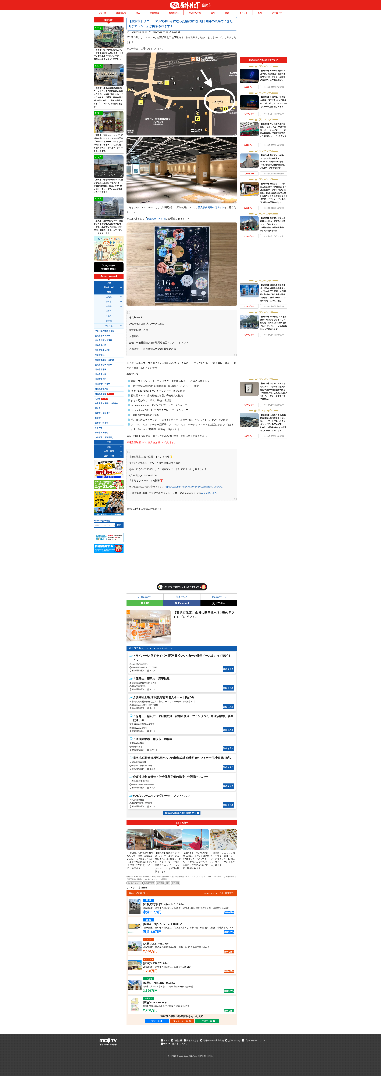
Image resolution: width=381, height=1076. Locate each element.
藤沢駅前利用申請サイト (211, 207)
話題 (227, 13)
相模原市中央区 (101, 389)
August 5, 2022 (209, 493)
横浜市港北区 (100, 345)
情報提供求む (192, 1040)
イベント (243, 13)
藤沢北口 (175, 883)
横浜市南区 (99, 355)
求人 (138, 13)
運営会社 (178, 1040)
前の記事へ (146, 596)
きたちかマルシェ (156, 218)
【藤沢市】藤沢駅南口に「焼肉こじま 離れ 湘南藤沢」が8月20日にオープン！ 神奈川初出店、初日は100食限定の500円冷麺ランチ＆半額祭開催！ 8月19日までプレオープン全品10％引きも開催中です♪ (273, 192)
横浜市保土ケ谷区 (102, 350)
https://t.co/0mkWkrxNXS (178, 486)
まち (213, 13)
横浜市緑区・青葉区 (103, 340)
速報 (260, 13)
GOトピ (102, 13)
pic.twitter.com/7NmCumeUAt (206, 486)
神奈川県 (176, 32)
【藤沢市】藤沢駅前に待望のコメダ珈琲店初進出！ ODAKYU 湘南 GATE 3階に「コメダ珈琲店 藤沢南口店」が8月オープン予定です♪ (273, 161)
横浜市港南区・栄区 (103, 365)
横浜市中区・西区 (102, 336)
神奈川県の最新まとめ (104, 331)
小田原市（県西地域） (104, 437)
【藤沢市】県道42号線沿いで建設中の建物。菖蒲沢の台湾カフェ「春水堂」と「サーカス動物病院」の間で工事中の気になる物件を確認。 (272, 224)
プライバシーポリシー (255, 1040)
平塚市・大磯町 (101, 433)
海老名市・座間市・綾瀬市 (106, 403)
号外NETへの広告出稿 (213, 1040)
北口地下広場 (149, 883)
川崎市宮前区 (100, 374)
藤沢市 (206, 5)
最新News (121, 13)
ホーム (166, 1040)
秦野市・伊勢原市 (102, 413)
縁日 (168, 883)
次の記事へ (217, 596)
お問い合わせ (234, 1040)
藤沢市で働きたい (138, 648)
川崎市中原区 (100, 379)
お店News (174, 13)
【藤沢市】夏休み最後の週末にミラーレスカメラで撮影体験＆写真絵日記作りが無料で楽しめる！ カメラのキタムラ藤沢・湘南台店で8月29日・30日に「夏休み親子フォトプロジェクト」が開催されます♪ (108, 97)
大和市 (101, 399)
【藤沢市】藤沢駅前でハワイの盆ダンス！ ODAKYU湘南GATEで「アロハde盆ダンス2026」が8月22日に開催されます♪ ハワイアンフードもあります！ (108, 227)
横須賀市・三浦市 (102, 384)
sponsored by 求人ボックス (161, 648)
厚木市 (98, 408)
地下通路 (160, 883)
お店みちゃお (195, 13)
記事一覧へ (182, 596)
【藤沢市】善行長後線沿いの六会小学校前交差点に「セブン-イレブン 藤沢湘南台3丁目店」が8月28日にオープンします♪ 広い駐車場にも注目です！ (108, 185)
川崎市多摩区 (100, 370)
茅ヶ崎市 (99, 428)
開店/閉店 (154, 13)
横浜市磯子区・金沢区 (104, 360)
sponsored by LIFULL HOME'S (218, 893)
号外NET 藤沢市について (175, 1043)
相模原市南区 (104, 394)
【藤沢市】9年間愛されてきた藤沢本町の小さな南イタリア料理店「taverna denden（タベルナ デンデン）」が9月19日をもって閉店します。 (273, 322)
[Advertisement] (263, 36)
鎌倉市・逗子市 (101, 423)
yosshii (144, 888)
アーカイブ (277, 13)
